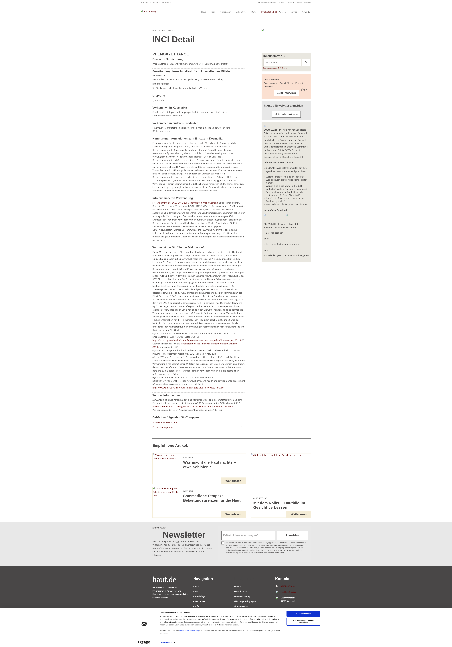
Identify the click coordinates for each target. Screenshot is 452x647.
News (304, 12)
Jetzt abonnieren (286, 114)
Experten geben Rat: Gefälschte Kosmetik (284, 83)
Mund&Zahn (225, 12)
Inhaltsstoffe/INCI (269, 12)
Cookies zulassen (303, 614)
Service (294, 12)
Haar (213, 12)
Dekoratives (241, 12)
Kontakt (281, 2)
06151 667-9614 (288, 586)
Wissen (282, 12)
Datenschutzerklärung (189, 630)
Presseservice (241, 606)
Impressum (290, 2)
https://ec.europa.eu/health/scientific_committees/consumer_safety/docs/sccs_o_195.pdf (196, 340)
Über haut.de (241, 592)
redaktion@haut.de (288, 592)
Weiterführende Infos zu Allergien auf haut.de (175, 406)
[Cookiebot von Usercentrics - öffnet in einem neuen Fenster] (144, 642)
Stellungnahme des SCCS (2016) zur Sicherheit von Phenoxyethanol (185, 202)
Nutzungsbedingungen (245, 601)
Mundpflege (199, 597)
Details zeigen (166, 642)
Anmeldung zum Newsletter (267, 2)
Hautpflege (188, 458)
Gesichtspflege (260, 498)
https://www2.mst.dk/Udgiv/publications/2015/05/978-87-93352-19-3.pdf (188, 387)
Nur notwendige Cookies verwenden (303, 622)
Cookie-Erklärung (242, 597)
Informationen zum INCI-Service (275, 68)
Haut (203, 12)
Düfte (253, 12)
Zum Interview (286, 92)
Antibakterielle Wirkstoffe (164, 422)
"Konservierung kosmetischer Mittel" (216, 406)
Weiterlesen (233, 480)
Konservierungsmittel (163, 427)
